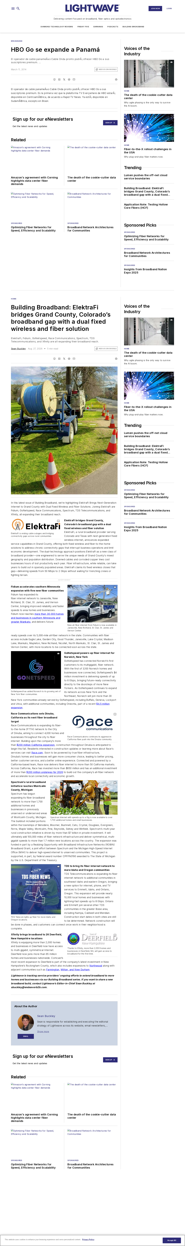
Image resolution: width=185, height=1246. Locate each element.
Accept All (171, 1240)
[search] (18, 9)
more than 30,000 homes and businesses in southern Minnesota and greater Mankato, (37, 612)
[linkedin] (59, 79)
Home (126, 91)
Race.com (37, 747)
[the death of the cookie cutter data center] (149, 74)
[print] (116, 79)
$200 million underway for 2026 (44, 766)
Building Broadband (133, 27)
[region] (92, 1240)
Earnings (98, 27)
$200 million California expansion (36, 739)
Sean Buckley (18, 348)
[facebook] (54, 79)
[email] (74, 79)
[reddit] (69, 79)
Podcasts (112, 27)
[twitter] (64, 79)
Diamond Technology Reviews (57, 27)
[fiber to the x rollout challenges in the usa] (149, 128)
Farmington (52, 963)
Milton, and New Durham (75, 963)
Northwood (95, 960)
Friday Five (83, 27)
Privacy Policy (88, 1240)
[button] (13, 9)
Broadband (16, 41)
